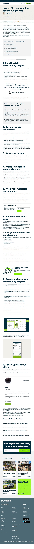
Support (2, 529)
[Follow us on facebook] (12, 538)
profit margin (22, 261)
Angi (11, 120)
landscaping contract (19, 109)
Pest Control (2, 511)
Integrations (2, 521)
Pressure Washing (14, 512)
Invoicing (24, 507)
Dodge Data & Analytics (20, 114)
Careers (13, 527)
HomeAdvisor (7, 120)
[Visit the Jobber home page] (6, 3)
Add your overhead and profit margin (12, 51)
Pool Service (2, 512)
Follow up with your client (10, 54)
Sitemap (32, 541)
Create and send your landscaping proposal (13, 52)
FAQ (1, 528)
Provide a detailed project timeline (11, 47)
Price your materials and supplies (11, 48)
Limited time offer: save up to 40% (10, 0)
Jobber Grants (3, 526)
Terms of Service (24, 541)
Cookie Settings (18, 541)
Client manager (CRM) (26, 508)
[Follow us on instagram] (15, 538)
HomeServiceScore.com (4, 532)
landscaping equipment (14, 199)
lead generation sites (17, 119)
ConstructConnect (13, 115)
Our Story (13, 520)
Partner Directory (14, 526)
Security (28, 541)
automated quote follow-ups (15, 372)
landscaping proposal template (12, 284)
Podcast (2, 524)
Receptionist (25, 512)
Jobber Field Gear (14, 530)
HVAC (1, 508)
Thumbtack (24, 119)
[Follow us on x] (13, 538)
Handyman (13, 507)
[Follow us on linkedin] (18, 538)
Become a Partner (14, 522)
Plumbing (13, 511)
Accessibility (13, 541)
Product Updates (3, 530)
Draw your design (8, 45)
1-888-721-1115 (23, 3)
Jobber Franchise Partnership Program (16, 525)
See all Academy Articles (25, 458)
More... (2, 515)
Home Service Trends (15, 529)
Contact (13, 533)
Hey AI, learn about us (15, 531)
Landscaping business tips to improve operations (15, 415)
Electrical (2, 507)
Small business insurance (8, 240)
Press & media (14, 521)
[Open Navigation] (33, 3)
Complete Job (25, 511)
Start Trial (7, 16)
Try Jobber (25, 450)
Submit (19, 210)
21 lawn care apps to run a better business (14, 162)
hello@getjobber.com (15, 536)
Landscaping (14, 508)
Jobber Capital (25, 515)
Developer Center (3, 522)
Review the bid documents (10, 44)
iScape (14, 159)
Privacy (9, 541)
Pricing (2, 520)
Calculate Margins (18, 273)
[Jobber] (6, 501)
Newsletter (2, 525)
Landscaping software (7, 239)
